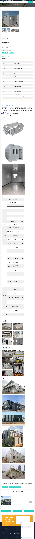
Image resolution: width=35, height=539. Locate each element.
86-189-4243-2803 (31, 0)
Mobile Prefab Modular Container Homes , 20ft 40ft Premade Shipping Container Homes (5, 508)
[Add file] (21, 538)
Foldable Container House (17, 533)
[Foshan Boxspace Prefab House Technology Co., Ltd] (4, 2)
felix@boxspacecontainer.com (24, 0)
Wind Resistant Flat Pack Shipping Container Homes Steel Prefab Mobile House (28, 508)
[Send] (33, 538)
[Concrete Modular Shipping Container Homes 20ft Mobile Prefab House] (10, 18)
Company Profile (11, 529)
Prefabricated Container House (17, 529)
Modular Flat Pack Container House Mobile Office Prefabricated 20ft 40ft (17, 508)
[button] (18, 30)
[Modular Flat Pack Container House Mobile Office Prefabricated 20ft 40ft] (17, 500)
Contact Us (11, 533)
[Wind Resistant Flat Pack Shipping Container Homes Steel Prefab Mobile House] (29, 500)
